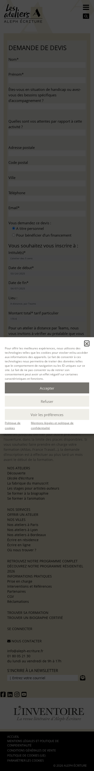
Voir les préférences (47, 414)
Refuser (47, 401)
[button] (86, 343)
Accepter (47, 388)
